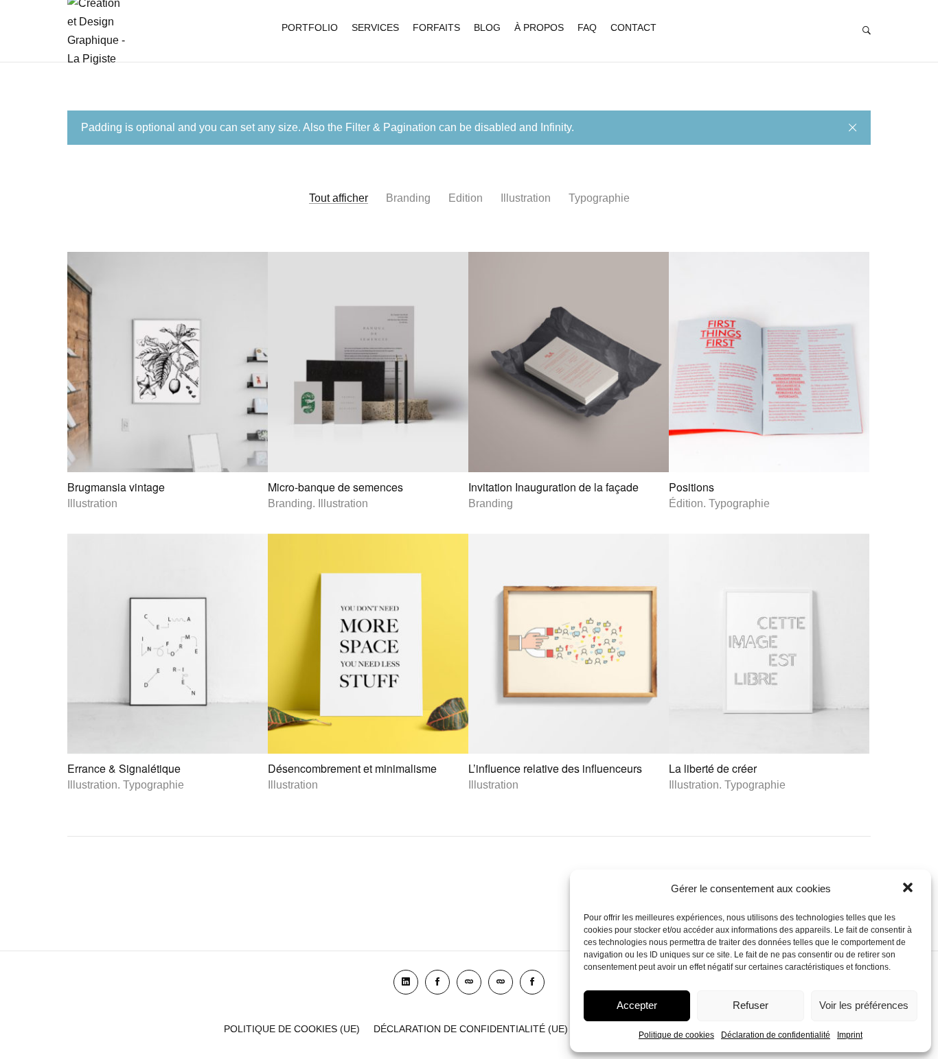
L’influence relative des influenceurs (555, 769)
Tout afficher (338, 198)
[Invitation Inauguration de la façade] (568, 362)
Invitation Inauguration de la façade (553, 487)
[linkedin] (405, 982)
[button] (909, 889)
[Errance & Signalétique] (167, 644)
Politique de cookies (676, 1035)
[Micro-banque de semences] (368, 362)
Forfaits (436, 27)
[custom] (469, 982)
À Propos (539, 27)
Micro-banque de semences (335, 487)
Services (375, 27)
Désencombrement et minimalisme (352, 769)
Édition (465, 198)
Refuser (750, 1005)
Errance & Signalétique (124, 769)
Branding (408, 198)
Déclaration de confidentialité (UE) (471, 1028)
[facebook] (437, 982)
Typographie (599, 198)
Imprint (849, 1035)
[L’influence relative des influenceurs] (568, 644)
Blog (487, 27)
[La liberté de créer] (769, 644)
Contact (633, 27)
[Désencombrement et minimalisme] (368, 644)
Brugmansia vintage (116, 487)
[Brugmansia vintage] (167, 362)
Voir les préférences (863, 1005)
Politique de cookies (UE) (292, 1028)
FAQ (587, 27)
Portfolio (310, 27)
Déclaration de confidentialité (775, 1035)
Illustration (526, 198)
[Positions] (769, 362)
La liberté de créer (713, 769)
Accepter (637, 1005)
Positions (691, 487)
